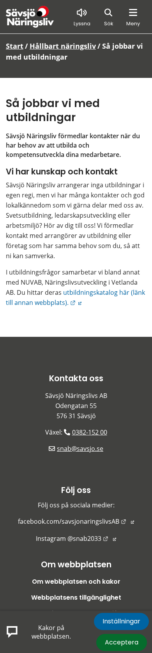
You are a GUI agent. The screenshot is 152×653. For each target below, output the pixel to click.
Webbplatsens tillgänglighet (76, 597)
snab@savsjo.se (80, 448)
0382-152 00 (89, 432)
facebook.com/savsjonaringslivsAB (76, 521)
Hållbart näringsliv (63, 46)
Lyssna (82, 23)
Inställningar (121, 621)
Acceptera (121, 642)
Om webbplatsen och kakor (76, 581)
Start (14, 46)
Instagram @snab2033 (76, 538)
